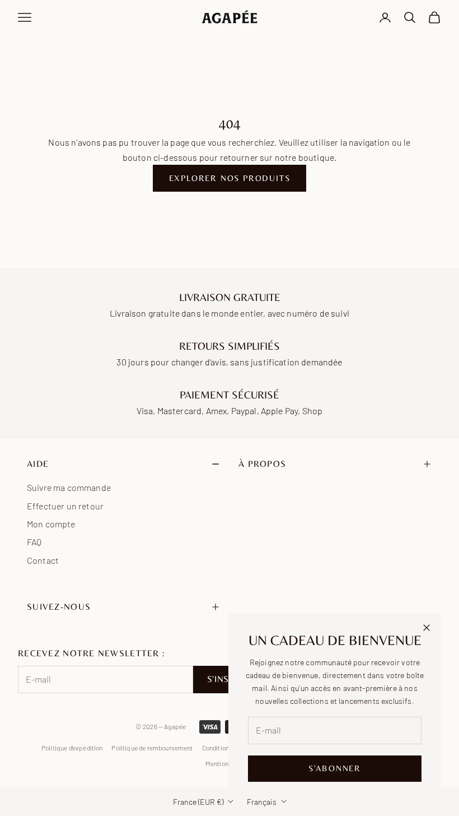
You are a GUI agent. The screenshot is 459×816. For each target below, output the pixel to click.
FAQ (34, 541)
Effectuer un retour (65, 505)
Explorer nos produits (230, 178)
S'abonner (334, 768)
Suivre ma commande (69, 487)
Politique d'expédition (72, 748)
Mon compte (51, 523)
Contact (43, 560)
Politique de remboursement (152, 748)
